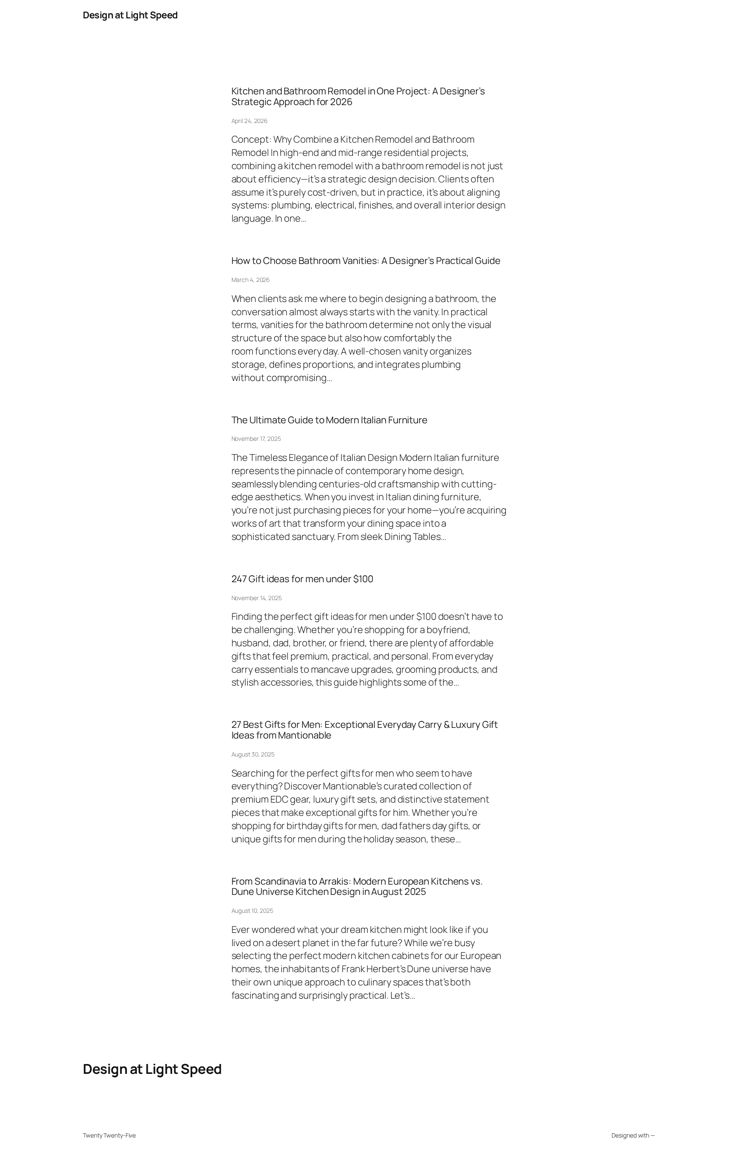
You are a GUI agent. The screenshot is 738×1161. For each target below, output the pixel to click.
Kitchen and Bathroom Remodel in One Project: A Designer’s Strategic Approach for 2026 (358, 96)
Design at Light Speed (130, 15)
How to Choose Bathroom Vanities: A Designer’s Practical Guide (366, 260)
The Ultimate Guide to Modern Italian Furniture (329, 420)
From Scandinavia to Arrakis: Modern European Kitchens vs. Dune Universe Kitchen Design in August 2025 (357, 886)
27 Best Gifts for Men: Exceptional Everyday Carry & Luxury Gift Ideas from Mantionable (364, 730)
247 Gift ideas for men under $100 (302, 579)
